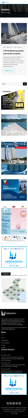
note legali (20, 324)
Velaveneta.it (4, 340)
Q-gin (16, 413)
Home (3, 12)
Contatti (3, 347)
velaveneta (19, 47)
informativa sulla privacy (9, 329)
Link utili (3, 345)
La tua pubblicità (5, 343)
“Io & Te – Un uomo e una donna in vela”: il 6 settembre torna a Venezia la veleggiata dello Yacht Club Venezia (12, 358)
